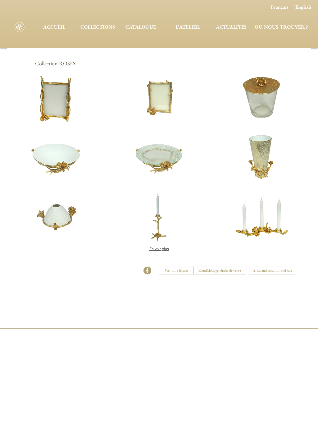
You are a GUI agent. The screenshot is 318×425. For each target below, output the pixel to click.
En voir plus (159, 249)
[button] (103, 263)
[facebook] (147, 270)
